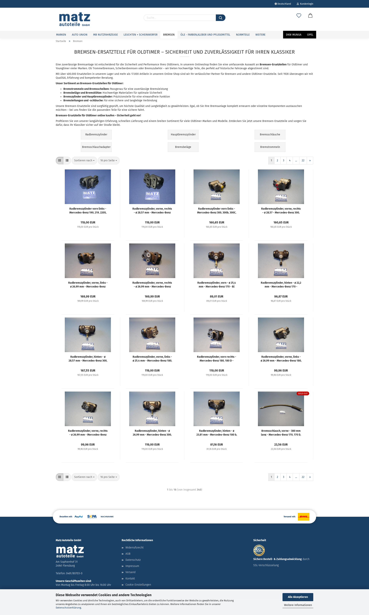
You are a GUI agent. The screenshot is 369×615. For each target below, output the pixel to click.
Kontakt (130, 578)
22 (303, 160)
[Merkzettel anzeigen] (299, 20)
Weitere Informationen (298, 605)
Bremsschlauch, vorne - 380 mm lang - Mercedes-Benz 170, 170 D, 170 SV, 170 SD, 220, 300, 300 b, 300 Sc (281, 432)
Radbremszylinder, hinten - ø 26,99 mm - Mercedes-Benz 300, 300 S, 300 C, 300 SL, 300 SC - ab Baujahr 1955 (152, 432)
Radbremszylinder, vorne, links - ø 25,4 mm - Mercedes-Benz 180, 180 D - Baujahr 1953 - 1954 (152, 358)
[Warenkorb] (310, 20)
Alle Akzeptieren (298, 597)
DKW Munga (293, 34)
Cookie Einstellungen (138, 584)
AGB (127, 553)
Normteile (243, 34)
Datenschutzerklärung (68, 607)
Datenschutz (133, 560)
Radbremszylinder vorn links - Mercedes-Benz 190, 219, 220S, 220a (87, 210)
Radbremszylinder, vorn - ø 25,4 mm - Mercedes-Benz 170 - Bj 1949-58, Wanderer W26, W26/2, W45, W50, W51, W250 (216, 284)
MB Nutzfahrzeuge (105, 34)
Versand (130, 572)
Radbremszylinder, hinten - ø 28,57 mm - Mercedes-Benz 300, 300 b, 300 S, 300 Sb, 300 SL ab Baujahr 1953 (88, 358)
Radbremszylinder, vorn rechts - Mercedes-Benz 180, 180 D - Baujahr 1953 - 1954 (216, 358)
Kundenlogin (306, 3)
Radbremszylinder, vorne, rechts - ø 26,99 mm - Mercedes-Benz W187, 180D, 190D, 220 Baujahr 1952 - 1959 (152, 284)
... (296, 160)
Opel (310, 34)
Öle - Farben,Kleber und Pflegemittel (205, 34)
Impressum (132, 566)
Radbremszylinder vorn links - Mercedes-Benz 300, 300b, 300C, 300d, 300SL (216, 210)
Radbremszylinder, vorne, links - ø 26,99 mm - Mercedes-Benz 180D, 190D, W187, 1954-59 (88, 284)
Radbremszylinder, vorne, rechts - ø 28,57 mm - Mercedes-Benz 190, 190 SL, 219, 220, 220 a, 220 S (152, 210)
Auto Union (79, 34)
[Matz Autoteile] (75, 19)
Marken (61, 34)
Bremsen (169, 34)
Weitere (260, 34)
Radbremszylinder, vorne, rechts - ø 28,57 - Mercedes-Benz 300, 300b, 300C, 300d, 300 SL (281, 210)
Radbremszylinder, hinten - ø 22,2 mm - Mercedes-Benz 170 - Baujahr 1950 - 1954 (281, 284)
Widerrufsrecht (134, 547)
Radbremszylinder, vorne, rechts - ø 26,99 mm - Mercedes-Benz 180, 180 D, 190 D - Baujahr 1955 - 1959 (88, 432)
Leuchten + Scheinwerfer (140, 34)
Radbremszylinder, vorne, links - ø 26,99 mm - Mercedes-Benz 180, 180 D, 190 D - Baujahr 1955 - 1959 (281, 358)
